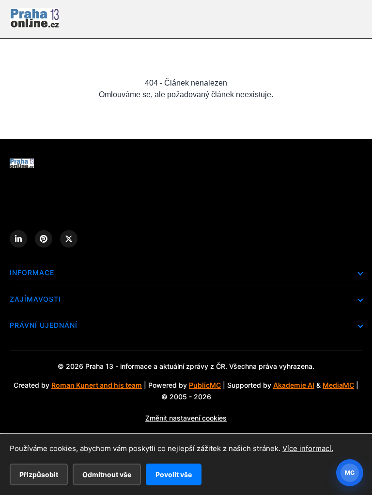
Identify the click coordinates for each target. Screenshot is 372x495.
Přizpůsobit (38, 474)
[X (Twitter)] (69, 239)
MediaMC (338, 385)
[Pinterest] (43, 239)
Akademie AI (293, 385)
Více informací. (307, 448)
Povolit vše (173, 474)
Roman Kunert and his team (96, 385)
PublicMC (205, 385)
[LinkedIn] (18, 239)
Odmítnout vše (106, 474)
